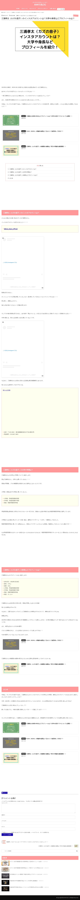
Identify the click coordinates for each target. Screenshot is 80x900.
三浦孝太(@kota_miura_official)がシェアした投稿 (22, 286)
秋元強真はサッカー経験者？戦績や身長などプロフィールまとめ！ (29, 874)
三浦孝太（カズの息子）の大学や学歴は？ (20, 172)
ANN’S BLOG (40, 4)
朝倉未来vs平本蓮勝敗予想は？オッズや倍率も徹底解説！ (26, 880)
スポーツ (5, 792)
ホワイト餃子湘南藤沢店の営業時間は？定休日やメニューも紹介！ (29, 861)
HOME (17, 8)
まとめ (10, 178)
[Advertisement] (40, 71)
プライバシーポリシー (43, 8)
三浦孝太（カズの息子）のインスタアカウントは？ (22, 169)
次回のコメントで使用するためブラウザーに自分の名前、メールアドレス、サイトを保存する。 (26, 832)
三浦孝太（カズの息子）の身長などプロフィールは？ (23, 175)
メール (4, 820)
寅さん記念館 (6, 390)
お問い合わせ (53, 8)
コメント (4, 802)
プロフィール (24, 8)
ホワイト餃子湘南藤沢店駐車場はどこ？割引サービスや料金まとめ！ (29, 868)
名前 (3, 815)
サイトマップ (33, 8)
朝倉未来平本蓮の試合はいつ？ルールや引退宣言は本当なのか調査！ (29, 887)
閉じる (41, 165)
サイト (3, 826)
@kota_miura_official (11, 229)
